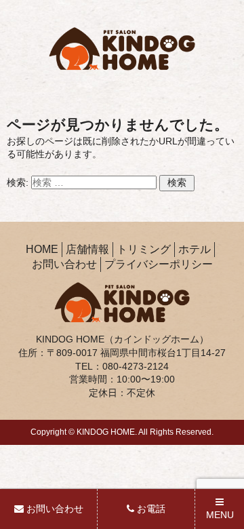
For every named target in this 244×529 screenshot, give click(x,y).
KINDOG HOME (106, 432)
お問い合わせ (64, 264)
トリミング (144, 249)
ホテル (194, 249)
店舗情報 (87, 249)
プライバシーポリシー (158, 264)
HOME (42, 249)
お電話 (149, 508)
